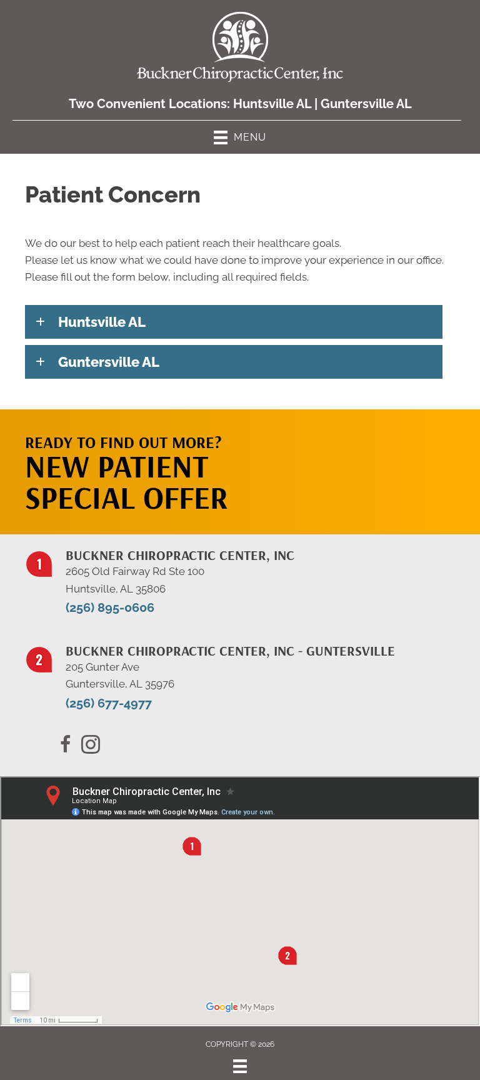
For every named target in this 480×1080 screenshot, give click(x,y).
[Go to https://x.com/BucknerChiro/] (90, 746)
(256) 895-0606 (110, 607)
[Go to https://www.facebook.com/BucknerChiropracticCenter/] (65, 746)
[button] (233, 322)
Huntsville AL (272, 103)
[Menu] (240, 1066)
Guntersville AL (366, 103)
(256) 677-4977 (109, 703)
